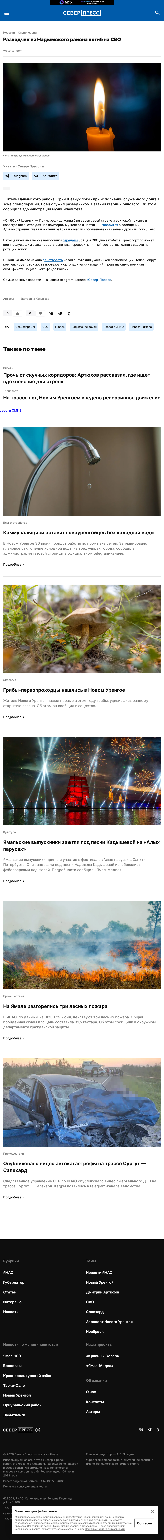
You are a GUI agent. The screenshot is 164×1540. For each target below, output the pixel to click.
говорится (110, 225)
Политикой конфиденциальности (105, 1528)
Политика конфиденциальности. (25, 1486)
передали (70, 240)
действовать (53, 260)
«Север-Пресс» (98, 280)
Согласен (144, 1523)
